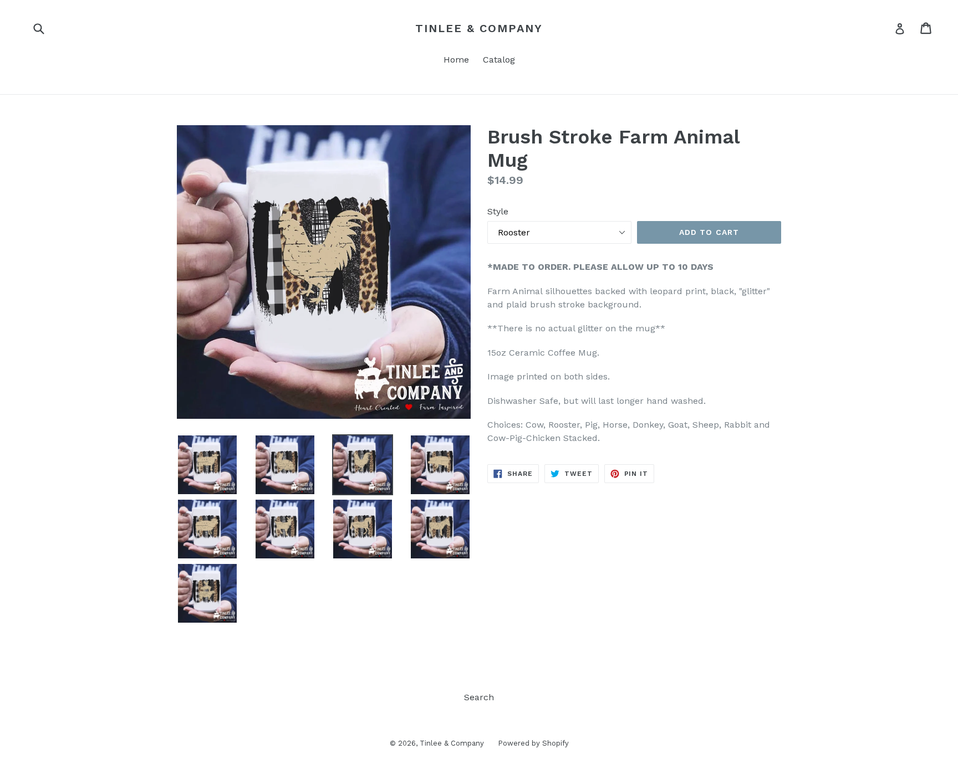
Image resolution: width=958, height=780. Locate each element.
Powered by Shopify (533, 743)
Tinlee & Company (479, 28)
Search (479, 697)
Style (497, 211)
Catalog (499, 59)
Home (456, 59)
